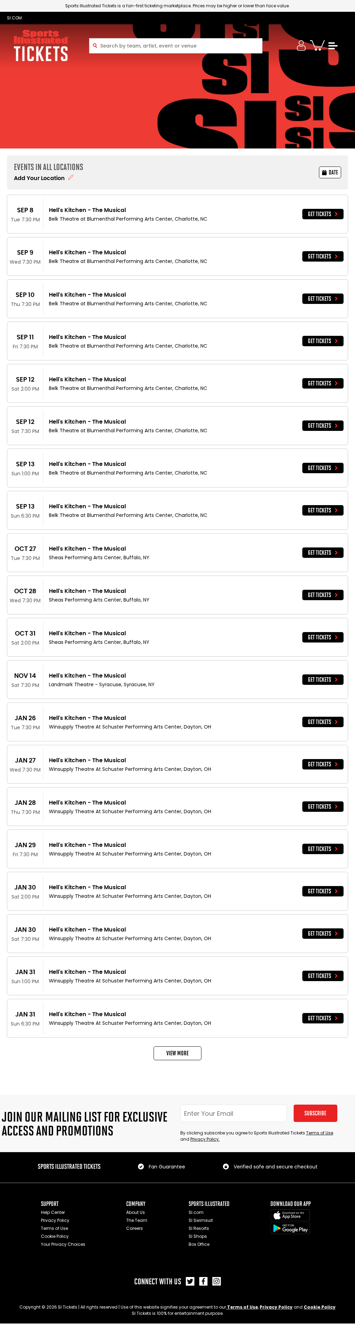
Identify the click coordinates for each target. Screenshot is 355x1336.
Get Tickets (319, 214)
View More (177, 1053)
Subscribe (315, 1113)
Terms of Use (319, 1133)
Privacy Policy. (205, 1139)
